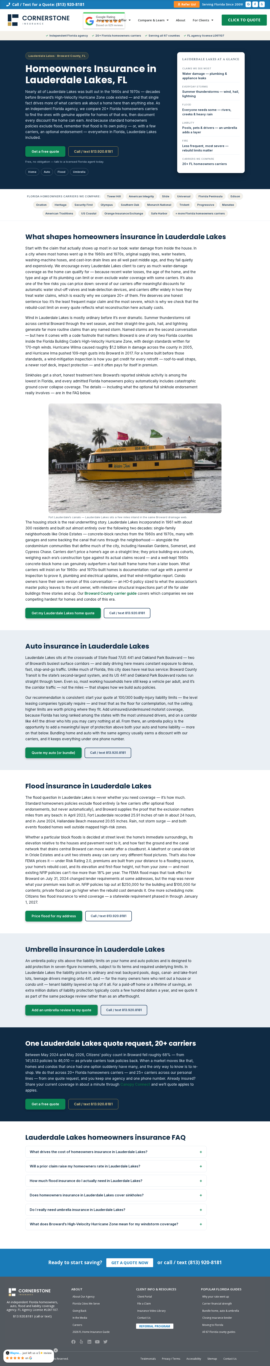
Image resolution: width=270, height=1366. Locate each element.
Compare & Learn (151, 20)
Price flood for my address (54, 916)
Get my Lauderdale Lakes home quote (63, 613)
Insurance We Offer (112, 20)
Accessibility (193, 1359)
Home (32, 171)
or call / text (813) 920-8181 (189, 1262)
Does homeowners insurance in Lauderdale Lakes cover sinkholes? (87, 1195)
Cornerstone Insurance (30, 1359)
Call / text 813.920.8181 (93, 151)
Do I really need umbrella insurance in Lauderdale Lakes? (77, 1210)
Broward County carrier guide (111, 593)
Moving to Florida (212, 1325)
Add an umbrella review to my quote (61, 1010)
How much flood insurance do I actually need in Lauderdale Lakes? (86, 1181)
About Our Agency (83, 1296)
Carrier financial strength (217, 1303)
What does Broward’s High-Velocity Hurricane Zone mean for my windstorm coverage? (104, 1224)
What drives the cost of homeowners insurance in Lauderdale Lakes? (88, 1152)
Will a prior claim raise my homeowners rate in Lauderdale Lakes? (85, 1166)
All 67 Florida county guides (218, 1332)
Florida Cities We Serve (86, 1303)
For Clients (201, 20)
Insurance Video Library (151, 1311)
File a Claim (144, 1303)
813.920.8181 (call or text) (32, 1316)
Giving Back (79, 1311)
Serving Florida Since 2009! (222, 4)
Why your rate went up (215, 1296)
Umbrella (79, 171)
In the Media (80, 1318)
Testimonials (148, 1359)
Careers (77, 1325)
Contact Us (143, 1318)
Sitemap (212, 1359)
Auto (47, 171)
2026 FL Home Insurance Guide (91, 1332)
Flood (61, 171)
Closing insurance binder (217, 1318)
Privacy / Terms (171, 1359)
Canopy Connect (135, 1084)
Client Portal (144, 1296)
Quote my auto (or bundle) (53, 753)
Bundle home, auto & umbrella (220, 1311)
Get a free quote (45, 151)
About (180, 20)
